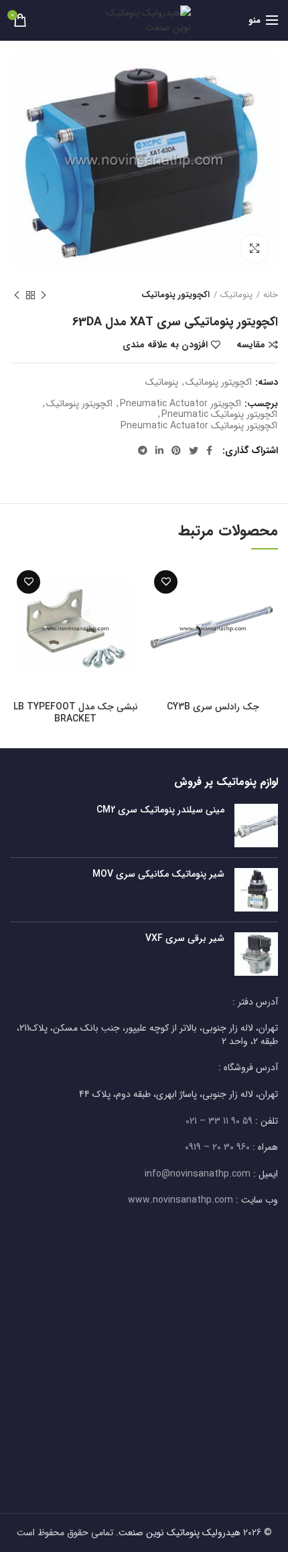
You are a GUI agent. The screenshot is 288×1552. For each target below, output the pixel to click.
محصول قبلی (43, 295)
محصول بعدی (16, 295)
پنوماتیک (236, 295)
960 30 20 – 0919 (217, 1147)
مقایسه (250, 344)
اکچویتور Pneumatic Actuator (180, 404)
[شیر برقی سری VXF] (256, 954)
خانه (270, 295)
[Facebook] (209, 450)
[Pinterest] (176, 450)
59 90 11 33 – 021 (219, 1121)
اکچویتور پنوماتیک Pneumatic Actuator (199, 426)
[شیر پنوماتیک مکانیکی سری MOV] (256, 890)
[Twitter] (193, 450)
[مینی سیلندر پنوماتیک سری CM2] (256, 825)
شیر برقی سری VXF (184, 938)
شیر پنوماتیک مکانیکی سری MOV (158, 874)
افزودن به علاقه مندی (165, 344)
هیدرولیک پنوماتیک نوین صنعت (179, 1532)
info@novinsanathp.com (197, 1174)
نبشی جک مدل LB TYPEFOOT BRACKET (75, 713)
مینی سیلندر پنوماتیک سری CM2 (160, 810)
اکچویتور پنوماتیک (175, 295)
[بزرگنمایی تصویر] (254, 248)
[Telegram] (142, 450)
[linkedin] (159, 450)
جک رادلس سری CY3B (213, 707)
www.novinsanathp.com (180, 1200)
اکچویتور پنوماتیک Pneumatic (219, 414)
